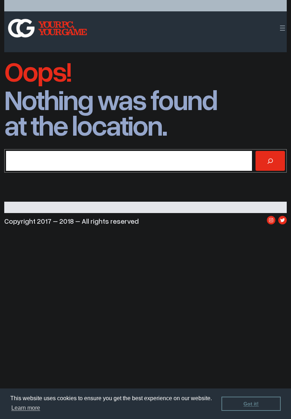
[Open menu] (282, 28)
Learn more (25, 408)
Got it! (251, 404)
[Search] (270, 161)
